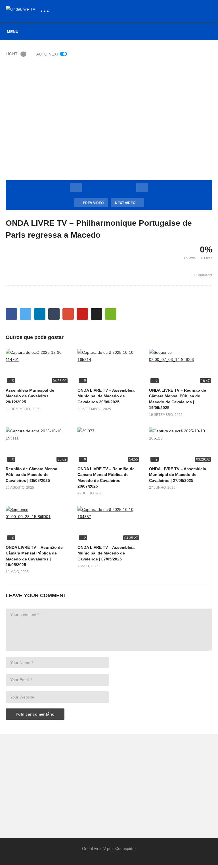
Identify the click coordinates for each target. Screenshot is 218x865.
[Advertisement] (54, 783)
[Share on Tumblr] (54, 314)
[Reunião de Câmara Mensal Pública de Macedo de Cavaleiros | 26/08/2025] (37, 445)
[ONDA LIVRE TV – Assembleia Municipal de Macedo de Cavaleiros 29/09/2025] (109, 367)
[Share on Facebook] (11, 314)
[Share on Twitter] (25, 314)
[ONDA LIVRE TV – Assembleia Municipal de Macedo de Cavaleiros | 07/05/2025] (109, 524)
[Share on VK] (96, 314)
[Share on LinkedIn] (39, 314)
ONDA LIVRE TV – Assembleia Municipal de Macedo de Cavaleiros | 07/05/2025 (106, 553)
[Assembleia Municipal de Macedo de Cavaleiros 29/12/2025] (37, 367)
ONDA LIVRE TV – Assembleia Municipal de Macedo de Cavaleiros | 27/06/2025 (177, 475)
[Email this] (110, 314)
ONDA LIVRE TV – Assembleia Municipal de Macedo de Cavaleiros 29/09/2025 (106, 396)
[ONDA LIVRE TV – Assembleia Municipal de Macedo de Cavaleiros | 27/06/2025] (180, 445)
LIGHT (12, 54)
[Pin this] (82, 314)
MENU (12, 31)
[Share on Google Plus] (68, 314)
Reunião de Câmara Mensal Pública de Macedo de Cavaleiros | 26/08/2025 (32, 475)
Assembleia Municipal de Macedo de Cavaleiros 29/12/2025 (30, 396)
